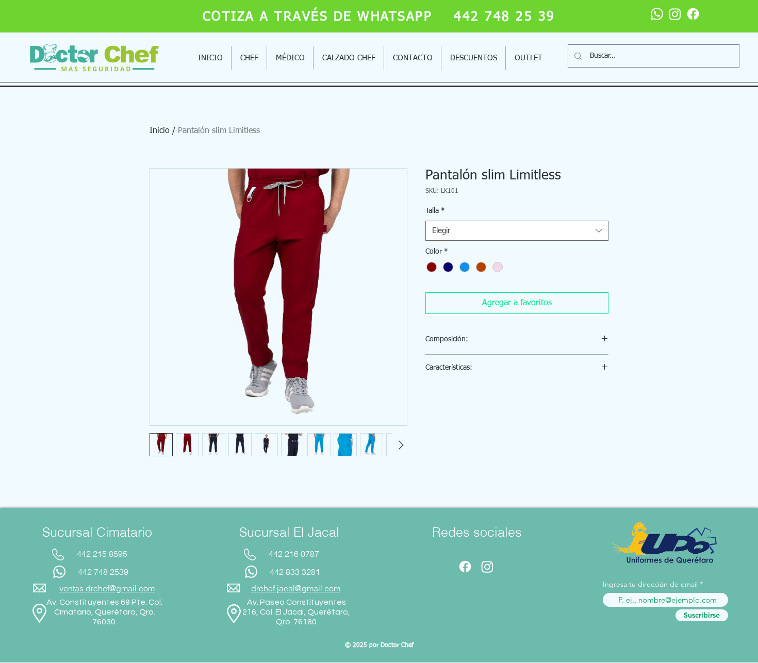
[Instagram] (675, 14)
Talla (435, 210)
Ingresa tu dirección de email (650, 584)
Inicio (160, 131)
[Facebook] (693, 14)
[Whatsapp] (657, 14)
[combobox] (516, 231)
